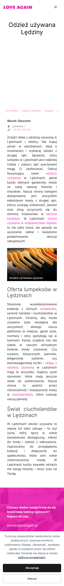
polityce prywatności (31, 557)
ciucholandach (22, 394)
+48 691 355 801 (21, 129)
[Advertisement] (32, 75)
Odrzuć (32, 578)
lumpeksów (48, 309)
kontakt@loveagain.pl (22, 525)
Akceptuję (32, 568)
